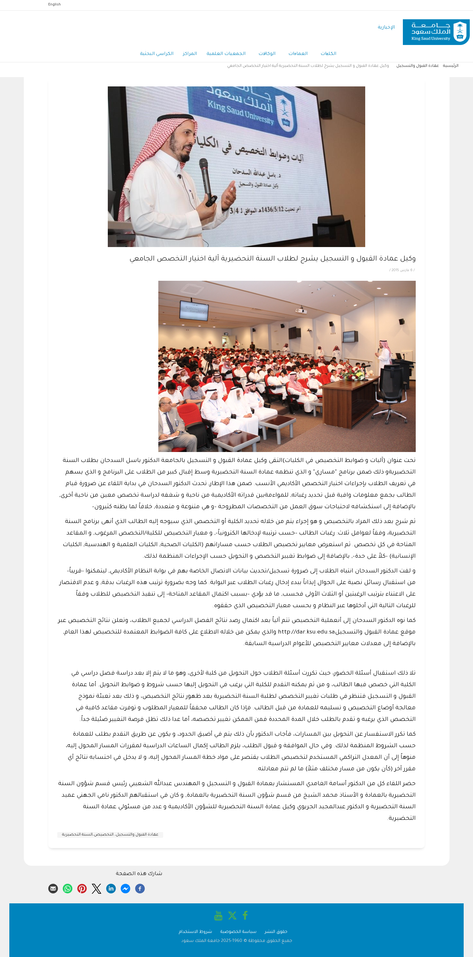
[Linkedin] (111, 887)
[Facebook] (140, 887)
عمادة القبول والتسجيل (417, 66)
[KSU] (436, 28)
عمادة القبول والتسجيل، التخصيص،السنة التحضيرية (110, 835)
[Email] (53, 887)
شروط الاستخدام (195, 932)
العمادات (298, 54)
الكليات (328, 54)
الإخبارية (386, 28)
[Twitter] (96, 887)
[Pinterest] (82, 887)
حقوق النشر (276, 932)
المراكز (190, 54)
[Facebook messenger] (125, 887)
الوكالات (266, 54)
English (54, 5)
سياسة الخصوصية (238, 932)
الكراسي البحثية (156, 54)
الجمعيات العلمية (226, 54)
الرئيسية (451, 66)
